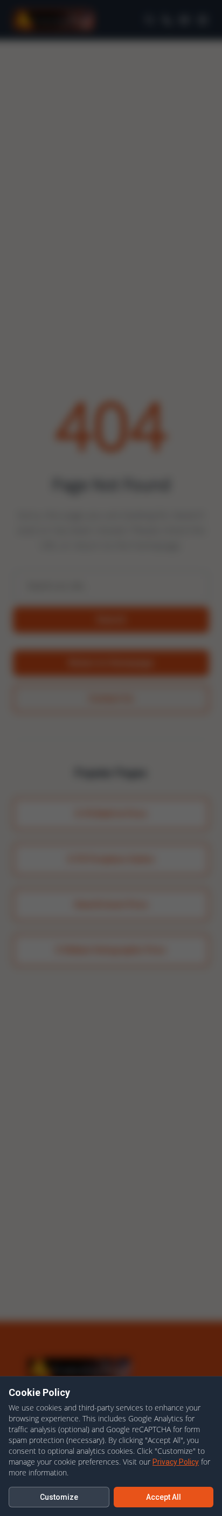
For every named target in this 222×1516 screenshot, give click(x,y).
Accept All (163, 1497)
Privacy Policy (175, 1462)
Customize (59, 1497)
